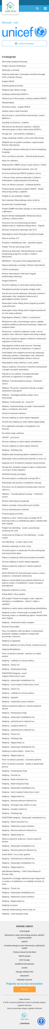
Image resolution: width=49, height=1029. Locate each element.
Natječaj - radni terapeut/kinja (15, 914)
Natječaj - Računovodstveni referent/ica (19, 801)
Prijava (24, 989)
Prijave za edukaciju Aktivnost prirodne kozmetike (23, 557)
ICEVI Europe (24, 960)
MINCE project (24, 956)
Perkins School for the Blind (24, 952)
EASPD (24, 968)
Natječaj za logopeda (11, 641)
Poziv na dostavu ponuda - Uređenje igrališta (21, 185)
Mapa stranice (24, 999)
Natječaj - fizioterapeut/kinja (14, 669)
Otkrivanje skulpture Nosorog (14, 62)
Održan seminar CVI (10, 238)
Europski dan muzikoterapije (14, 204)
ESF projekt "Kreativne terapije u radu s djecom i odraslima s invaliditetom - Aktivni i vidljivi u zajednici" (22, 601)
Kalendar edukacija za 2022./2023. (16, 546)
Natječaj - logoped (10, 697)
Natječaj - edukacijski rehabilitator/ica (18, 680)
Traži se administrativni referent (15, 509)
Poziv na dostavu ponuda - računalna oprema (21, 760)
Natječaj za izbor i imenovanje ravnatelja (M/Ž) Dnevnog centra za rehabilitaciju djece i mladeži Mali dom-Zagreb (24, 521)
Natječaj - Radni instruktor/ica (15, 779)
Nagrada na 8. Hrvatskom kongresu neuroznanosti (23, 463)
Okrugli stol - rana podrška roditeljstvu (18, 134)
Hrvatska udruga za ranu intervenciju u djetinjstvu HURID (24, 946)
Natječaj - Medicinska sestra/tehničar (18, 826)
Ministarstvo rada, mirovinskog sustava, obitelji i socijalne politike (25, 936)
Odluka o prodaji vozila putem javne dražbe (20, 505)
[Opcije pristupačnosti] (40, 1020)
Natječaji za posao (10, 905)
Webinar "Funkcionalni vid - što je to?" (18, 402)
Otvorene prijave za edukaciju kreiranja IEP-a (21, 478)
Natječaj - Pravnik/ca (11, 775)
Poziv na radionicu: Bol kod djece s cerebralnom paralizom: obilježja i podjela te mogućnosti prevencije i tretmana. (22, 634)
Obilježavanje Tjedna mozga (14, 90)
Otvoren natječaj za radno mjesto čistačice (20, 446)
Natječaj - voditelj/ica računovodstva (18, 660)
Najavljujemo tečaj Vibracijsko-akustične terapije (23, 234)
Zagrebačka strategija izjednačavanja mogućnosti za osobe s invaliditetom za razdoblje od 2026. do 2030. (23, 881)
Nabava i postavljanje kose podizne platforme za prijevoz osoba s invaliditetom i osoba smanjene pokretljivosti (23, 583)
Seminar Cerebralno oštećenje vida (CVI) (19, 230)
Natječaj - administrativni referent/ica (18, 721)
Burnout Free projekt (10, 627)
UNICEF (24, 941)
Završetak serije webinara (13, 433)
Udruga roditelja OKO (24, 971)
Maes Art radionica (10, 161)
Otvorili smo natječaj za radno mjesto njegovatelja (23, 422)
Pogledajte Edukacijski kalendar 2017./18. (19, 169)
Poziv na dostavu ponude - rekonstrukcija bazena (23, 156)
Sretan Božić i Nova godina (13, 594)
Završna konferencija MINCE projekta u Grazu (21, 173)
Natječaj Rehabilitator (11, 649)
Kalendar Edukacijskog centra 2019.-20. (19, 909)
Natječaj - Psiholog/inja (12, 450)
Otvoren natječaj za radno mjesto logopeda (20, 418)
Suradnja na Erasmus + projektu (15, 122)
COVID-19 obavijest (10, 269)
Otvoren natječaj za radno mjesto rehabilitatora (22, 441)
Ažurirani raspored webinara (14, 413)
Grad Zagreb (24, 931)
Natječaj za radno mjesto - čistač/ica (18, 751)
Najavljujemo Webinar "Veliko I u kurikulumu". (21, 317)
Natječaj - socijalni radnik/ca (14, 726)
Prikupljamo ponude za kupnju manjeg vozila (21, 289)
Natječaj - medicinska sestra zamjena (18, 622)
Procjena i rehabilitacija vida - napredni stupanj (22, 243)
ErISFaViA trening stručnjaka (14, 474)
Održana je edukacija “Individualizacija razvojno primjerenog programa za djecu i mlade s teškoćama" (22, 254)
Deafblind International (24, 964)
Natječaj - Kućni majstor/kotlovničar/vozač (20, 792)
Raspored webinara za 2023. (14, 590)
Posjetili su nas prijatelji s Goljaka (16, 196)
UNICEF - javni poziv (11, 437)
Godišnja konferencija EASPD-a (15, 94)
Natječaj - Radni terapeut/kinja (15, 784)
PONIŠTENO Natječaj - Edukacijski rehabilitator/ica (24, 818)
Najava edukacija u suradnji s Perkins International (23, 265)
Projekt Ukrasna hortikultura (14, 66)
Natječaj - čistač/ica (11, 665)
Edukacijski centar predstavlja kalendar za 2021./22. (24, 459)
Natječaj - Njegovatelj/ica (13, 742)
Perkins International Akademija (15, 501)
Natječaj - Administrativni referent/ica (18, 859)
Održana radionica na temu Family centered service (24, 645)
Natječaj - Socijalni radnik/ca (14, 809)
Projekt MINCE (8, 81)
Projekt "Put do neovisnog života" (16, 247)
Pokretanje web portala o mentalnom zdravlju (21, 483)
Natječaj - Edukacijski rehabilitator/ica (18, 788)
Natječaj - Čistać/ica (11, 734)
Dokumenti (24, 975)
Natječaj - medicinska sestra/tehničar (18, 701)
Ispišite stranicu (26, 43)
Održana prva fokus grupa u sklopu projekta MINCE (24, 98)
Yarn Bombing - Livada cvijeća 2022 (17, 542)
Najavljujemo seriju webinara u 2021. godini (20, 363)
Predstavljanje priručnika (12, 86)
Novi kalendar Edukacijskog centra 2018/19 (20, 200)
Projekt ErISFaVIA (9, 281)
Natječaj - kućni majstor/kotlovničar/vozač (20, 684)
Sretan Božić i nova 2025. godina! (16, 854)
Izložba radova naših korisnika (15, 111)
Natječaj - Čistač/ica (11, 888)
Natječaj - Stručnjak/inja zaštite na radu (19, 805)
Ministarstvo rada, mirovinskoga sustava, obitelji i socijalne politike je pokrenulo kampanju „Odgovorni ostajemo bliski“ (24, 324)
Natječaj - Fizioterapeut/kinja (14, 771)
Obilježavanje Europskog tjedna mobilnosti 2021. (22, 454)
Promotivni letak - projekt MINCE (16, 107)
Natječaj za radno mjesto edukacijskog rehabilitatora (24, 608)
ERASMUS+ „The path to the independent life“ (21, 261)
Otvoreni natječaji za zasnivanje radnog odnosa (22, 285)
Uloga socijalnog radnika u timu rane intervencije (23, 138)
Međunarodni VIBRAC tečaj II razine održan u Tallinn (24, 165)
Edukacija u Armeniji (10, 70)
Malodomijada (8, 103)
